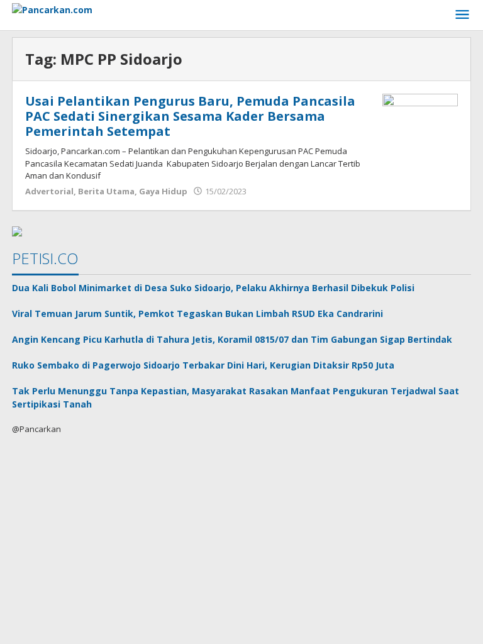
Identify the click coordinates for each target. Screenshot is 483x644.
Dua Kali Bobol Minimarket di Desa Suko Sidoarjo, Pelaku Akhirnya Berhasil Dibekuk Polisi (213, 288)
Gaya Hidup (163, 191)
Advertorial (49, 191)
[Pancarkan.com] (52, 8)
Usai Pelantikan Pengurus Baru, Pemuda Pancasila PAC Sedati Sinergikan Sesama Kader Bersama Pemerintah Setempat (190, 116)
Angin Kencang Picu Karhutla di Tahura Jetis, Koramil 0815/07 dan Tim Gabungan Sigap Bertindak (232, 339)
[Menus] (462, 15)
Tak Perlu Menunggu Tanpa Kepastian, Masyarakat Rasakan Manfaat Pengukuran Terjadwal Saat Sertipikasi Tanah (235, 397)
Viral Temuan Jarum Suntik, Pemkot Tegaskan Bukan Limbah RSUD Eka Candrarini (197, 313)
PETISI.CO (45, 258)
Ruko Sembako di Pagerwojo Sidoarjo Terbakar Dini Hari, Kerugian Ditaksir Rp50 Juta (203, 365)
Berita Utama (106, 191)
